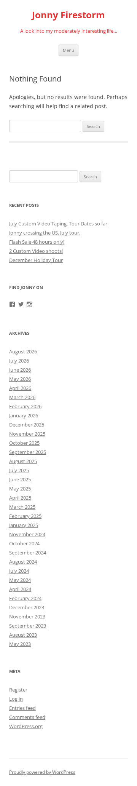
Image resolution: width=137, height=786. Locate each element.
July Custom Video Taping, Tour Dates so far (58, 223)
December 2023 (26, 607)
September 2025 (27, 452)
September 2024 (27, 552)
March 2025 (22, 506)
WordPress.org (26, 726)
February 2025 (25, 516)
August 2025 (23, 461)
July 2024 (19, 570)
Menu (68, 50)
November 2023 (27, 616)
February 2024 (25, 598)
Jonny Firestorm (68, 15)
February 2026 (25, 406)
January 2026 (23, 415)
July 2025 (19, 470)
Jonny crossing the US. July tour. (44, 232)
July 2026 (19, 360)
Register (18, 689)
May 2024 (20, 580)
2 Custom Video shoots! (36, 251)
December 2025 (26, 424)
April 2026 (20, 388)
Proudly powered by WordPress (42, 772)
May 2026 (20, 378)
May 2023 (20, 644)
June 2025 (20, 479)
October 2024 (24, 543)
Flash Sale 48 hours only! (36, 241)
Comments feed (27, 717)
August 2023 (23, 634)
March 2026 (22, 397)
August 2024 (23, 561)
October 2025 (24, 442)
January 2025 (23, 525)
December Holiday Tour (36, 260)
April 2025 (20, 497)
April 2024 (20, 589)
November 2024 (27, 534)
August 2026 (23, 351)
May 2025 (20, 488)
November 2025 (27, 433)
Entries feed (22, 708)
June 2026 (20, 369)
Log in (16, 698)
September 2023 (27, 625)
